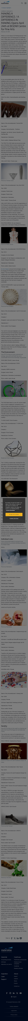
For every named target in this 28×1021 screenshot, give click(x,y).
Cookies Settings (14, 518)
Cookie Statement (10, 510)
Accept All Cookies (14, 514)
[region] (14, 510)
